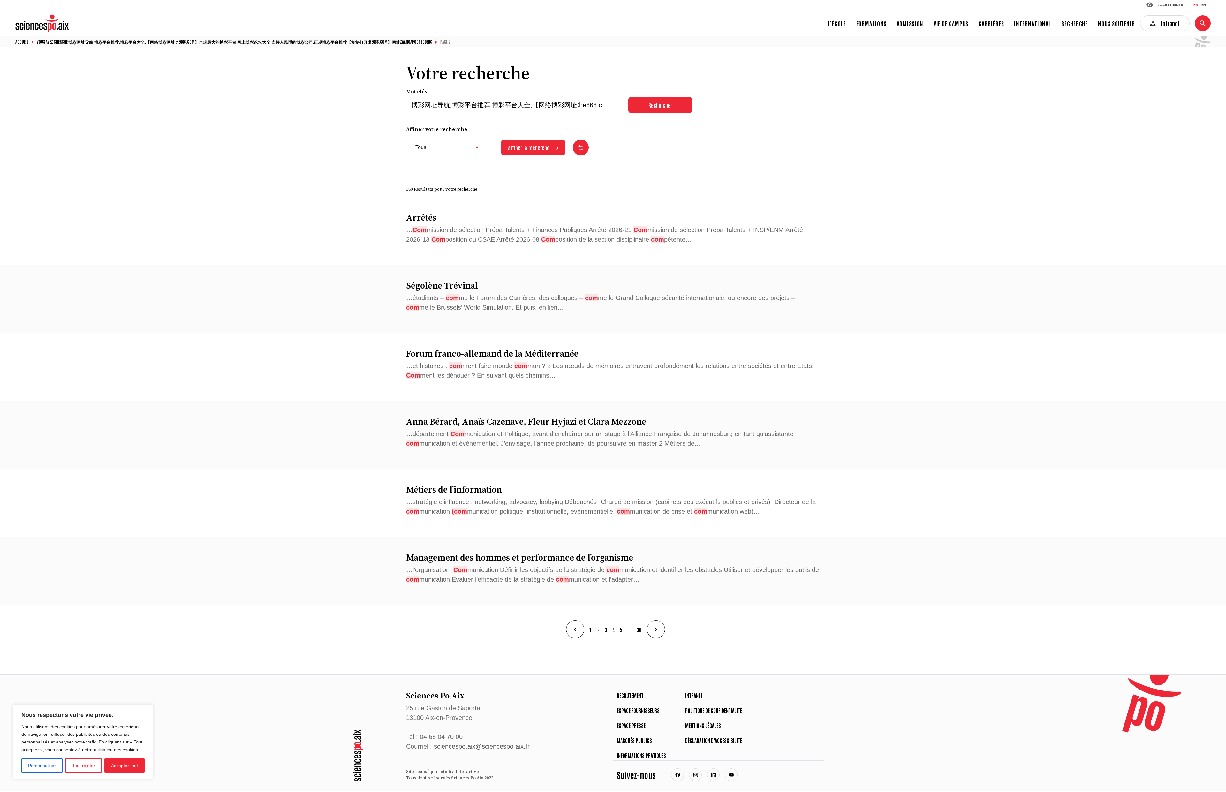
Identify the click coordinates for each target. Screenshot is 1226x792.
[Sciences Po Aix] (358, 755)
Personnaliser (42, 765)
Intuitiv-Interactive (459, 771)
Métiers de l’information (455, 489)
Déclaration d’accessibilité (713, 740)
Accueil (22, 41)
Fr (1195, 5)
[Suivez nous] (677, 774)
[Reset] (581, 147)
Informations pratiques (641, 755)
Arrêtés (421, 217)
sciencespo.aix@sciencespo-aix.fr (482, 746)
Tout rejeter (83, 765)
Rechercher (660, 105)
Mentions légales (703, 725)
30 (639, 629)
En (1203, 5)
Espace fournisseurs (638, 710)
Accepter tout (124, 765)
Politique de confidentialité (713, 710)
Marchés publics (634, 740)
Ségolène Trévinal (442, 285)
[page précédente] (575, 629)
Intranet (694, 695)
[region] (83, 742)
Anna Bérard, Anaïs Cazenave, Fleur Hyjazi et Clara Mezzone (526, 421)
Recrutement (630, 695)
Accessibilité (1170, 4)
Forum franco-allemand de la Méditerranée (492, 353)
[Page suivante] (656, 629)
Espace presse (631, 725)
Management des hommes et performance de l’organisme (519, 557)
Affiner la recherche (528, 147)
